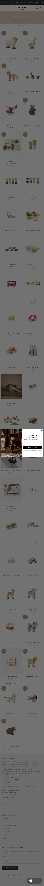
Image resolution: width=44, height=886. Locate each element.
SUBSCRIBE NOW (32, 447)
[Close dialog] (42, 430)
